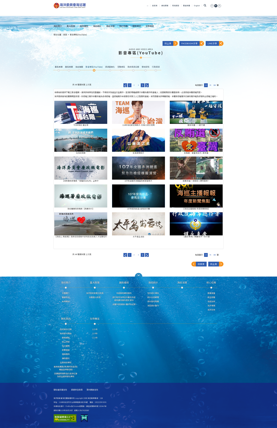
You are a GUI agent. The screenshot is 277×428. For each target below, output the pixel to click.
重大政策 (71, 26)
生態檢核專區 (65, 362)
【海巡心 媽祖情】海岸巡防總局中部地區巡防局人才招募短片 (80, 223)
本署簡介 (66, 293)
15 (206, 85)
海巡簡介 (58, 26)
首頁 (65, 34)
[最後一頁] (147, 85)
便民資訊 (136, 26)
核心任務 (123, 26)
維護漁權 (211, 293)
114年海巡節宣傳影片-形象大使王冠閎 (138, 112)
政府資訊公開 (65, 329)
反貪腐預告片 (138, 140)
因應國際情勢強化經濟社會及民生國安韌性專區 (65, 375)
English (197, 5)
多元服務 (66, 346)
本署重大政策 (95, 297)
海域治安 (211, 301)
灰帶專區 (150, 26)
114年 (94, 333)
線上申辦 (66, 341)
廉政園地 (66, 358)
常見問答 (175, 5)
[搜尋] (205, 5)
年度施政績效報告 (124, 293)
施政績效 (84, 26)
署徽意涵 (66, 297)
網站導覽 (164, 5)
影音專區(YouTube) (78, 34)
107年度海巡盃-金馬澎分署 (138, 196)
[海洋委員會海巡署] (80, 5)
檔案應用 (66, 354)
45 (210, 85)
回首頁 (154, 5)
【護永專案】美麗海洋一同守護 (196, 223)
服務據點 (66, 337)
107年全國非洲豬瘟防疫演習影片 (138, 168)
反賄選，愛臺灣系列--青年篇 (196, 140)
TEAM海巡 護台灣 (80, 112)
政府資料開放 (65, 333)
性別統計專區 (153, 293)
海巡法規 (110, 26)
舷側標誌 (66, 301)
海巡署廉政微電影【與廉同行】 (80, 196)
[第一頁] (125, 85)
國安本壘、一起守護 (196, 112)
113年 (94, 337)
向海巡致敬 (80, 140)
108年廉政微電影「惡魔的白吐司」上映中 (80, 168)
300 (214, 85)
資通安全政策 (77, 389)
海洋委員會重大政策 (94, 293)
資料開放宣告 (92, 389)
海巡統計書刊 (153, 305)
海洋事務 (211, 305)
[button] (212, 5)
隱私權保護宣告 (60, 389)
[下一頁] (142, 85)
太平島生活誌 (138, 223)
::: (147, 5)
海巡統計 (97, 26)
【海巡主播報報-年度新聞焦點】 (196, 196)
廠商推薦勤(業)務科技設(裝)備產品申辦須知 (66, 368)
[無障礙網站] (65, 418)
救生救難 (211, 297)
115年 (94, 329)
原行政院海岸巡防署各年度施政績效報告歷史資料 (123, 299)
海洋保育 (211, 309)
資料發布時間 (153, 301)
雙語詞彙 (186, 5)
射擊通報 (66, 350)
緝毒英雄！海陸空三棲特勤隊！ (196, 168)
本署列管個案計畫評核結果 (123, 304)
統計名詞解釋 (153, 297)
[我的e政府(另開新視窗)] (84, 418)
